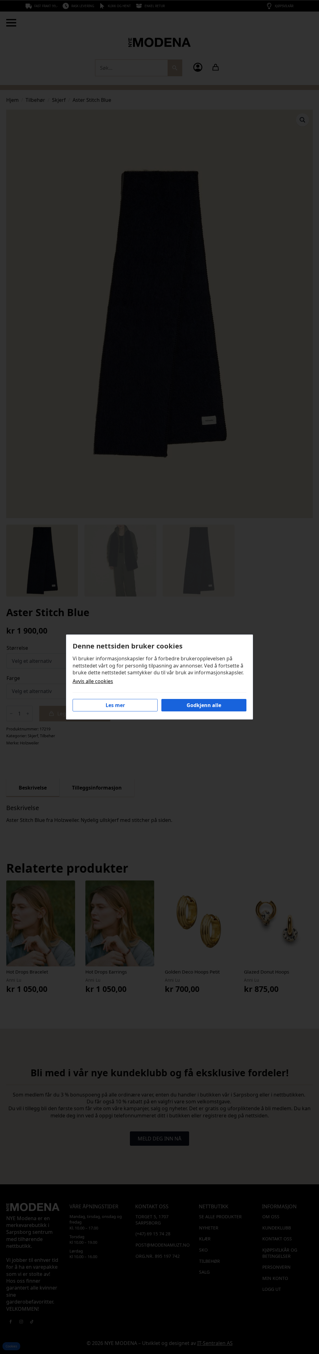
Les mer (115, 705)
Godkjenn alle (204, 705)
